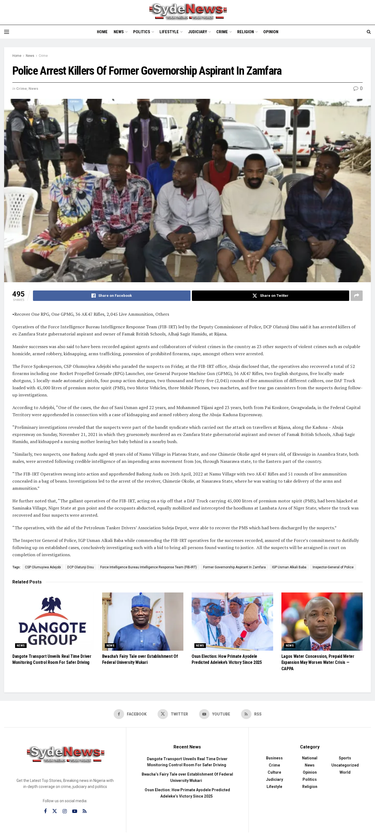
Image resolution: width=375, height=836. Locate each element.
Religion (245, 31)
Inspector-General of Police (333, 567)
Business (274, 758)
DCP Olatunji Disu (80, 567)
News (119, 31)
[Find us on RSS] (84, 811)
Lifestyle (169, 31)
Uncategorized (345, 765)
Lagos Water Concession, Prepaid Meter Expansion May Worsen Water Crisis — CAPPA (317, 662)
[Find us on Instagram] (65, 811)
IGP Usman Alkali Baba (289, 567)
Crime (222, 31)
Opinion (270, 31)
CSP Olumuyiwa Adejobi (43, 567)
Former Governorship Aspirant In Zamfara (234, 567)
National (309, 758)
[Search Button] (369, 32)
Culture (274, 772)
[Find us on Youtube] (74, 811)
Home (102, 31)
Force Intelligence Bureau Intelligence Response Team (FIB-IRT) (148, 567)
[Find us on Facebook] (45, 811)
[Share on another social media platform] (357, 295)
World (345, 772)
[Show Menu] (6, 32)
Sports (345, 758)
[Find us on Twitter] (54, 811)
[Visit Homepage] (187, 12)
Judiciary (197, 31)
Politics (141, 31)
